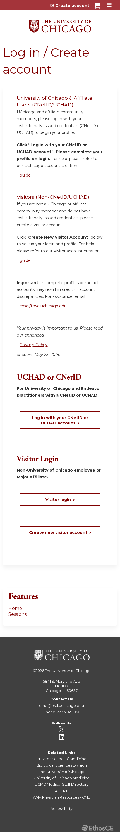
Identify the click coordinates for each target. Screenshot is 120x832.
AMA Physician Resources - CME (61, 797)
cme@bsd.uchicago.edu (43, 305)
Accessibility (62, 808)
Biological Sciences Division (61, 765)
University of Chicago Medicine (62, 778)
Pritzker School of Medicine (62, 758)
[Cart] (96, 8)
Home (15, 608)
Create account (72, 6)
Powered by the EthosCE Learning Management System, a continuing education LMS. (97, 828)
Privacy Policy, (34, 344)
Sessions (17, 614)
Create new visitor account (58, 532)
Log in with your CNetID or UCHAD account (60, 420)
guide (25, 175)
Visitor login (58, 499)
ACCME (61, 790)
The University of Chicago (68, 670)
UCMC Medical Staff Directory (61, 784)
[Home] (60, 24)
